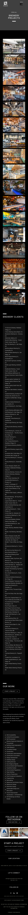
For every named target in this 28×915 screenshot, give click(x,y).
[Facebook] (17, 893)
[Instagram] (11, 893)
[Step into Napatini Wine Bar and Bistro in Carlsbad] (14, 832)
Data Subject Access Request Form (14, 900)
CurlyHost (21, 896)
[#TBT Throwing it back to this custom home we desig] (23, 832)
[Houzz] (14, 893)
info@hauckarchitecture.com (14, 878)
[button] (21, 4)
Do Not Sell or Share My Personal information (14, 904)
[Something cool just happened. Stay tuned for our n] (4, 832)
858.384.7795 (14, 880)
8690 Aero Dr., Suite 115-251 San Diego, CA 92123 (14, 865)
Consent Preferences (14, 912)
